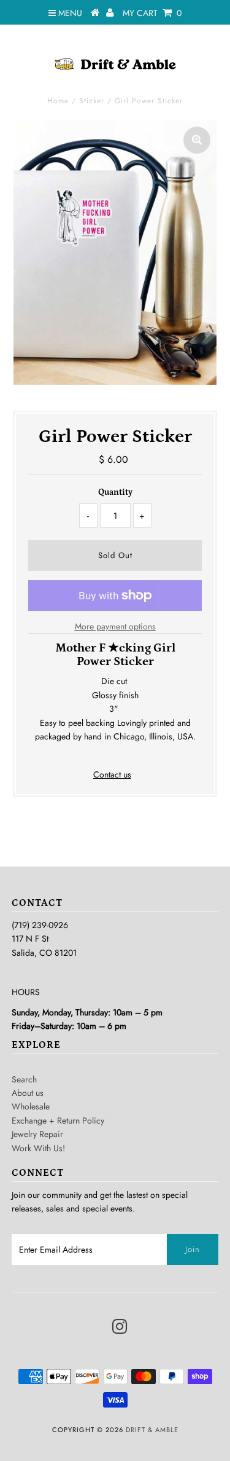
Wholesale (31, 1106)
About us (28, 1093)
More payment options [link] (115, 626)
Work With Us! (38, 1148)
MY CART (152, 13)
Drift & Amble (152, 1430)
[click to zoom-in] (196, 140)
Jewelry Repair (37, 1134)
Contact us (112, 774)
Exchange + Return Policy (58, 1120)
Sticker (91, 100)
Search (24, 1079)
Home (58, 100)
